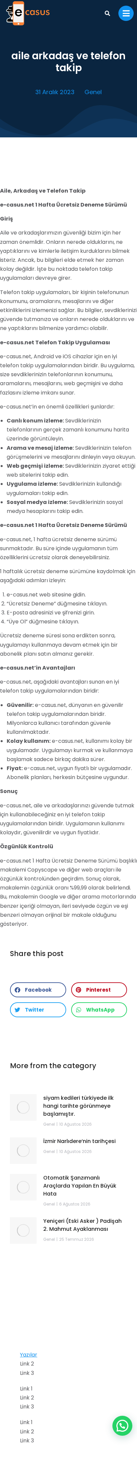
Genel (93, 92)
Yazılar (28, 1355)
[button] (38, 989)
